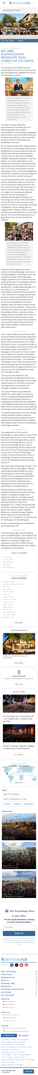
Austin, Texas (6, 594)
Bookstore (5, 980)
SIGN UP (19, 933)
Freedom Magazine (6, 1054)
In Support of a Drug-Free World (10, 1059)
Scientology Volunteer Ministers (10, 1049)
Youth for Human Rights (8, 1062)
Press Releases (10, 1001)
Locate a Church (10, 1021)
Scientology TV (7, 565)
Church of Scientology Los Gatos (15, 799)
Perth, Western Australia (9, 612)
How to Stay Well (7, 995)
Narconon (10, 1057)
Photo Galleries (10, 1004)
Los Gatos (7, 804)
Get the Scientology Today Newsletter (17, 1031)
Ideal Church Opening (11, 794)
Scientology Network (23, 1039)
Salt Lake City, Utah (8, 617)
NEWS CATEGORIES (19, 553)
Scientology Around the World (12, 989)
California (17, 804)
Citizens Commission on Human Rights (12, 1064)
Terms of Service (29, 942)
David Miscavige (20, 1044)
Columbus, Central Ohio (9, 599)
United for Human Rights (28, 1059)
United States (28, 804)
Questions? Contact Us (12, 1015)
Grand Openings (7, 557)
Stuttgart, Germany (8, 607)
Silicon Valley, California (9, 615)
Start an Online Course (25, 1047)
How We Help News (8, 567)
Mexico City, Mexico (8, 592)
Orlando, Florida (7, 610)
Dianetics (13, 1039)
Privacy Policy (26, 938)
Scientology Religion (7, 1042)
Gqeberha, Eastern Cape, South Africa (13, 584)
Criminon (3, 1057)
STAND (15, 1054)
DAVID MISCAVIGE (19, 676)
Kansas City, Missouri (9, 602)
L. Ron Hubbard (5, 1039)
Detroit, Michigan (7, 605)
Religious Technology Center (9, 1047)
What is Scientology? (9, 971)
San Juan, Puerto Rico (9, 582)
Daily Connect (6, 986)
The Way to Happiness (24, 1054)
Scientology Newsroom (8, 1044)
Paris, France (6, 587)
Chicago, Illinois (7, 589)
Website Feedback (11, 1018)
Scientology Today (8, 983)
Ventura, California (8, 597)
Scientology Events (8, 560)
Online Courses (6, 974)
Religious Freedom (8, 562)
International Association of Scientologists (13, 1052)
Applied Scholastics (19, 1057)
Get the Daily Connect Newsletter (15, 1028)
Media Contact (9, 1007)
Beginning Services (8, 977)
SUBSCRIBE (28, 1071)
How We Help (6, 992)
